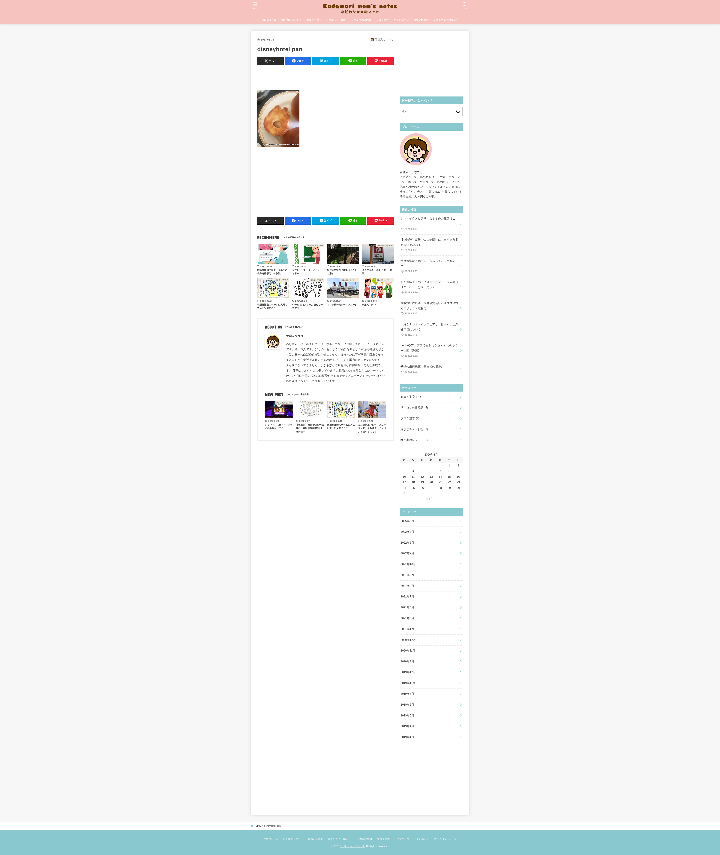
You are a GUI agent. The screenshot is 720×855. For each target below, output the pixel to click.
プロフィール (269, 19)
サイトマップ (401, 19)
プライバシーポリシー (445, 19)
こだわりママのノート (352, 846)
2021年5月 (407, 618)
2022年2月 (407, 553)
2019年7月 (407, 693)
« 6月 (429, 498)
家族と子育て (313, 19)
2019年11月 (407, 683)
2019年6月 (407, 704)
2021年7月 (407, 596)
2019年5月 (407, 715)
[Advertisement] (325, 76)
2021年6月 (407, 607)
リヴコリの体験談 (361, 19)
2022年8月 (407, 531)
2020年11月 (407, 650)
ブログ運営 (382, 19)
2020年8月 (407, 661)
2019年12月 (408, 672)
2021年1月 (407, 629)
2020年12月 (408, 639)
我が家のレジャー (291, 19)
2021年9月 (407, 574)
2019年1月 (407, 737)
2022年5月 (407, 542)
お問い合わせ (420, 19)
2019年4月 (407, 726)
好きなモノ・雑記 (336, 19)
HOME (257, 826)
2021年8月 (407, 585)
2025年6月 (407, 521)
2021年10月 (408, 564)
